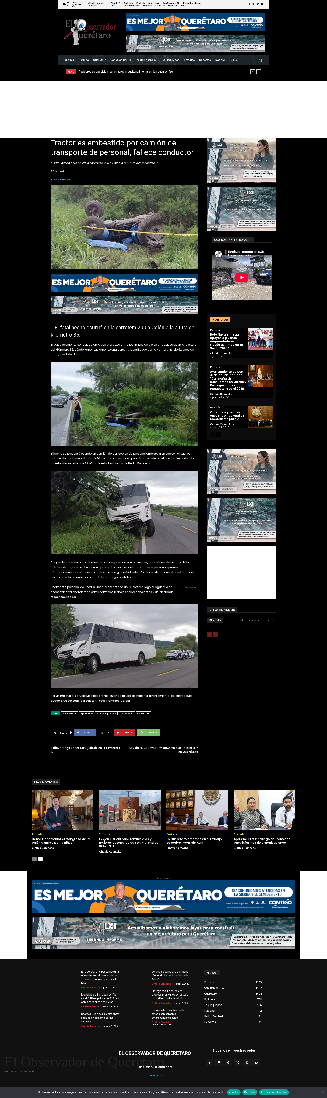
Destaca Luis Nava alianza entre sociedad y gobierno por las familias (100, 1017)
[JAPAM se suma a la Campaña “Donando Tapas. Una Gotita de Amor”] (143, 976)
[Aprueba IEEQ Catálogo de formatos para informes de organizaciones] (264, 810)
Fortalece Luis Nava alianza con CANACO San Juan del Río (116, 71)
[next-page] (218, 434)
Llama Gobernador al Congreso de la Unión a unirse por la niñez (61, 841)
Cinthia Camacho (61, 179)
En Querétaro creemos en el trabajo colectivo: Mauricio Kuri (194, 841)
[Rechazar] (322, 1092)
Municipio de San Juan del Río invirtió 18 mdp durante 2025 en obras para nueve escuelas (100, 998)
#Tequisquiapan (106, 713)
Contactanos (155, 1075)
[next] (258, 71)
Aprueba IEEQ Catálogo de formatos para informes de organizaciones (262, 841)
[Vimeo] (257, 4)
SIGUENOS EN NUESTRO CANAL (233, 239)
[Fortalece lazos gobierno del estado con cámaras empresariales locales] (143, 1014)
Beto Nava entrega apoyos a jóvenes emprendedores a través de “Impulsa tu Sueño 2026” (226, 341)
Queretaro (143, 713)
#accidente (69, 713)
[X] (253, 4)
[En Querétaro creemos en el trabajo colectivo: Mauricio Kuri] (197, 810)
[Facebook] (244, 4)
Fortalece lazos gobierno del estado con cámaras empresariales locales (168, 1014)
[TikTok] (228, 1062)
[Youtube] (262, 4)
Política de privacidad (274, 1092)
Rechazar (249, 1092)
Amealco (254, 620)
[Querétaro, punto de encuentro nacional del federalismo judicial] (260, 417)
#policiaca (86, 713)
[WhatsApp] (247, 1062)
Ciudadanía (126, 713)
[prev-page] (212, 434)
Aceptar (234, 1092)
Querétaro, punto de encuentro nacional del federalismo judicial (227, 415)
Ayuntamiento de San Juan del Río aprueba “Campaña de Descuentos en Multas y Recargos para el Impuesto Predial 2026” (228, 380)
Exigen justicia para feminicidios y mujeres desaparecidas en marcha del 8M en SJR (129, 842)
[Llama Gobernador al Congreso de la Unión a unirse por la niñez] (62, 810)
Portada (215, 329)
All (242, 620)
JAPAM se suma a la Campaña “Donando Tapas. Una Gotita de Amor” (170, 975)
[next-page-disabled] (215, 634)
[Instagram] (248, 4)
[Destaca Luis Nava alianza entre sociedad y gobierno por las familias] (72, 1018)
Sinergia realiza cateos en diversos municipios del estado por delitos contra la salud (170, 994)
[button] (260, 60)
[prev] (252, 71)
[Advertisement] (163, 109)
